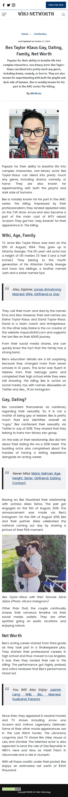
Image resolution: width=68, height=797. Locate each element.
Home (25, 34)
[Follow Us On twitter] (8, 5)
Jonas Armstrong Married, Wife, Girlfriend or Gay (36, 291)
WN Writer (36, 93)
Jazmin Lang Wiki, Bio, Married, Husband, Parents (36, 695)
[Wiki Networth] (35, 14)
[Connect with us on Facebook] (3, 5)
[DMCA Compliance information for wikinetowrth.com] (34, 789)
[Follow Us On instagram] (13, 5)
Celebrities (40, 34)
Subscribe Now (56, 4)
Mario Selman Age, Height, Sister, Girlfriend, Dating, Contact (36, 478)
